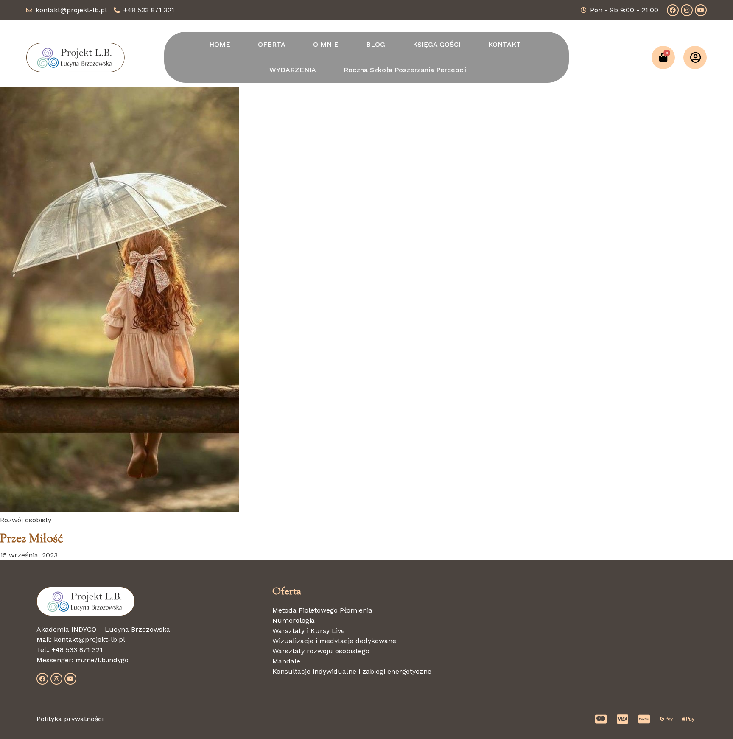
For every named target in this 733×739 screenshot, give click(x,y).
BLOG (375, 44)
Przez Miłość (31, 539)
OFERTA (271, 44)
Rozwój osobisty (25, 520)
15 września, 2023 (29, 555)
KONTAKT (504, 44)
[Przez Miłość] (119, 510)
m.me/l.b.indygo (102, 660)
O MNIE (326, 44)
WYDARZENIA (292, 70)
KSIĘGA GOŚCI (437, 44)
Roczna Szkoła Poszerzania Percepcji (405, 70)
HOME (219, 44)
